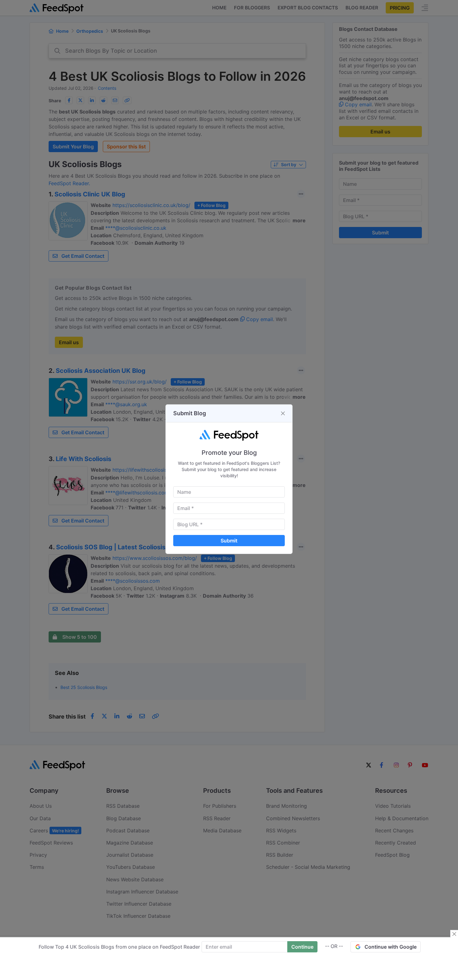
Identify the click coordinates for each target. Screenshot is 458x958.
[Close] (283, 413)
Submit (229, 540)
